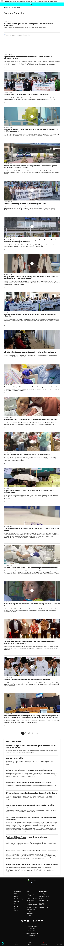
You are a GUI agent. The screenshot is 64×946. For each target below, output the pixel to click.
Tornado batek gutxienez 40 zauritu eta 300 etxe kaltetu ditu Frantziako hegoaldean (30, 806)
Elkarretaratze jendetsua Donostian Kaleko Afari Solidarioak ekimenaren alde (32, 851)
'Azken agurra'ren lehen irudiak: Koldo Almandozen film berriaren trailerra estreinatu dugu (31, 818)
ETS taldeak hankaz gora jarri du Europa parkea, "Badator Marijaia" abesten (31, 793)
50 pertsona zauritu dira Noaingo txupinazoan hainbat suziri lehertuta (29, 782)
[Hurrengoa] (58, 1)
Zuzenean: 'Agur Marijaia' (14, 758)
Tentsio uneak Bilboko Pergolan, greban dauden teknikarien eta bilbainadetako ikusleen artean (27, 838)
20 (37, 733)
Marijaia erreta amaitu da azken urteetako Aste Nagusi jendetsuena (29, 770)
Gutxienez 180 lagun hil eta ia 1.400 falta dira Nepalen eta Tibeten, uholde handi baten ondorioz (31, 746)
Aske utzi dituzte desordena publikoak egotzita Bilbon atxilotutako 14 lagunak (32, 864)
